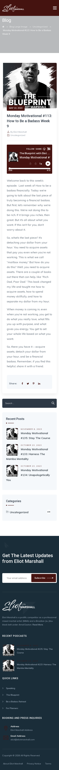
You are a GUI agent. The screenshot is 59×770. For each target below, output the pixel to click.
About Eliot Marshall (13, 763)
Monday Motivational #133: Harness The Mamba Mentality (27, 454)
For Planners (12, 708)
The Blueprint (12, 695)
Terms (48, 763)
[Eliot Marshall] (13, 8)
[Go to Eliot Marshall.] (3, 26)
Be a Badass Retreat (16, 701)
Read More (38, 624)
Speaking (10, 688)
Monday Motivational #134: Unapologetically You (28, 475)
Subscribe (39, 578)
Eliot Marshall (20, 132)
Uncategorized (17, 135)
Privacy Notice (34, 763)
